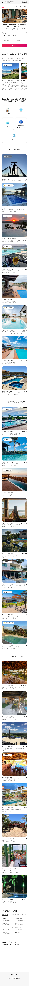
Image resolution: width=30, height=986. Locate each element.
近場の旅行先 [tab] (5, 914)
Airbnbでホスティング (20, 6)
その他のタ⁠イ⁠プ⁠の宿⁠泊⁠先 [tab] (17, 914)
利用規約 (18, 978)
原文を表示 (24, 2)
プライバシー (11, 978)
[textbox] (8, 41)
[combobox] (14, 35)
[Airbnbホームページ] (3, 6)
